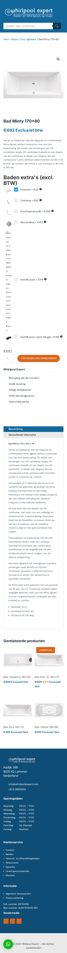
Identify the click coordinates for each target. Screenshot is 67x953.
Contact (10, 850)
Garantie (10, 866)
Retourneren (12, 862)
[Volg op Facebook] (6, 921)
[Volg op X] (12, 921)
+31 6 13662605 (17, 789)
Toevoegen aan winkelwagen (39, 358)
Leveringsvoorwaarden (17, 871)
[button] (58, 59)
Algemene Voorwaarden (18, 893)
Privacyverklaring (14, 897)
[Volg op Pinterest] (19, 921)
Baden (15, 39)
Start (6, 39)
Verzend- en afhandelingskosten (23, 858)
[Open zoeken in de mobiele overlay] (32, 26)
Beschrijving (15, 429)
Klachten (10, 875)
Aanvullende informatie (22, 434)
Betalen (9, 854)
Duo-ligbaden (28, 39)
